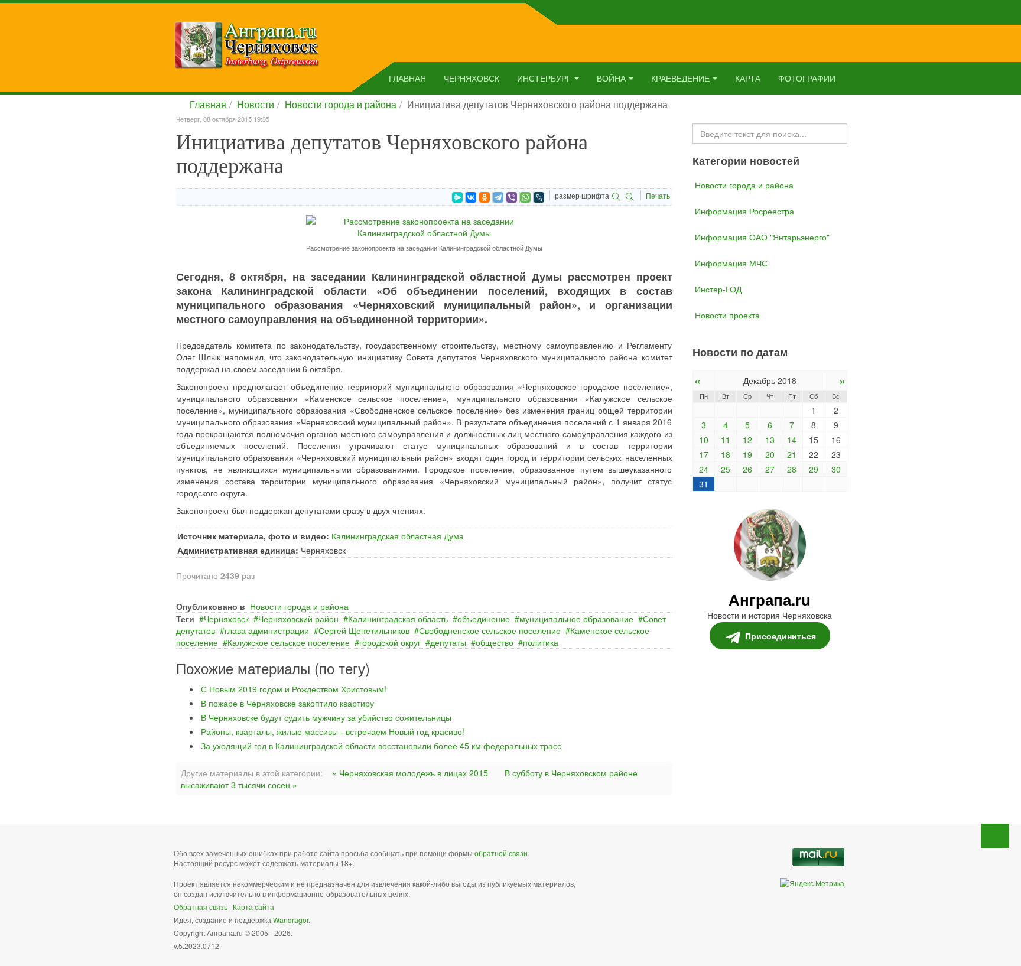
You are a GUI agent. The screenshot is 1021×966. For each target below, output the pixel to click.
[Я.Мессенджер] (457, 197)
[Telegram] (498, 197)
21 (791, 454)
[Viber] (511, 197)
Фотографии (806, 78)
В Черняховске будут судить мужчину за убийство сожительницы (326, 717)
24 (703, 469)
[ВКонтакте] (471, 197)
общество (494, 642)
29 (813, 469)
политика (540, 642)
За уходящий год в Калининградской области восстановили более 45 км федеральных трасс (381, 746)
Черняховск (471, 78)
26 (747, 469)
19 (747, 454)
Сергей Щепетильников (363, 630)
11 (725, 439)
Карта (747, 78)
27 (770, 469)
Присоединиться (780, 636)
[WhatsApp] (525, 197)
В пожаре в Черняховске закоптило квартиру (287, 703)
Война (611, 78)
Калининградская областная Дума (397, 536)
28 (791, 469)
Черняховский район (298, 619)
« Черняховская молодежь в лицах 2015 (410, 773)
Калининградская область (398, 619)
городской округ (390, 642)
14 (791, 439)
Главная (407, 78)
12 (747, 439)
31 (703, 484)
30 (836, 469)
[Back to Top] (995, 836)
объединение (483, 619)
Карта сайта (253, 907)
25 (725, 469)
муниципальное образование (576, 619)
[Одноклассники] (484, 197)
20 (770, 454)
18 (725, 454)
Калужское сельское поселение (288, 642)
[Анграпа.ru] (247, 44)
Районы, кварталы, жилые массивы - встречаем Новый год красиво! (332, 731)
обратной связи (501, 853)
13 (770, 439)
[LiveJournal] (539, 197)
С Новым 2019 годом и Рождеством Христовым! (293, 689)
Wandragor (290, 920)
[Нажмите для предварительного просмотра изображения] (424, 226)
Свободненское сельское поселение (490, 630)
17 (703, 454)
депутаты (448, 642)
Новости (255, 104)
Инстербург (544, 78)
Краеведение (680, 78)
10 (703, 439)
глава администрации (267, 630)
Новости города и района (340, 104)
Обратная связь (200, 907)
